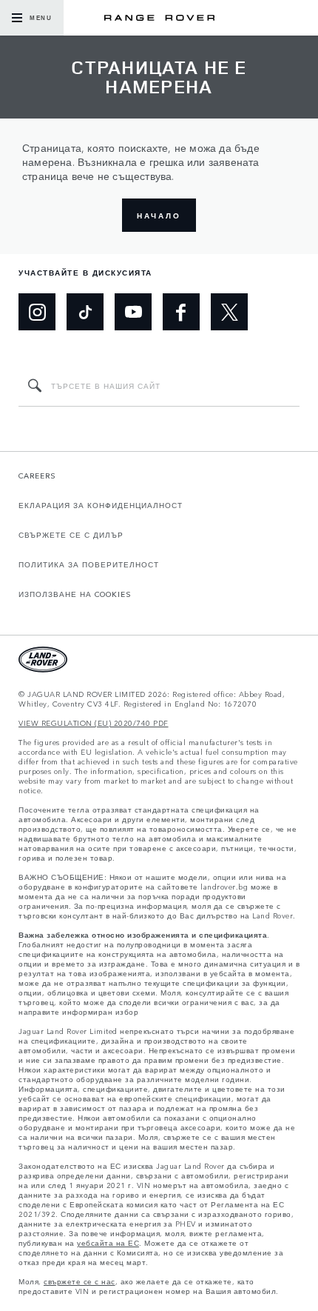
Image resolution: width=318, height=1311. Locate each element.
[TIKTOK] (85, 311)
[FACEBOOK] (181, 311)
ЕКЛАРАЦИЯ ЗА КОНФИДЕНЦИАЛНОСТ (100, 505)
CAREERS (37, 475)
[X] (229, 311)
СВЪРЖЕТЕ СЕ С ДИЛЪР (71, 535)
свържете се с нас (79, 1282)
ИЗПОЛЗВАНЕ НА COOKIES (75, 594)
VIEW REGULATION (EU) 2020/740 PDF (93, 723)
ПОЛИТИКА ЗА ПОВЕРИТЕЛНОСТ (88, 564)
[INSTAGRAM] (36, 311)
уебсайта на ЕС (108, 1243)
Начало (159, 215)
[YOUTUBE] (133, 311)
